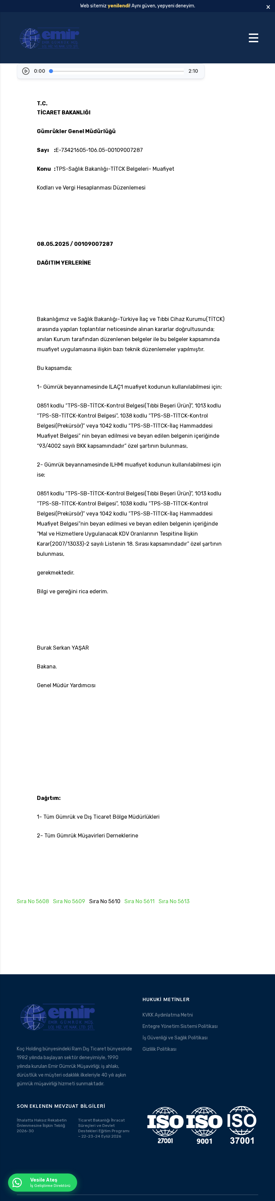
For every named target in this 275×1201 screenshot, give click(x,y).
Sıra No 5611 (139, 901)
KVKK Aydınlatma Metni (168, 1015)
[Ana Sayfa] (50, 37)
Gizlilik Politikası (159, 1049)
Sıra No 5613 (174, 901)
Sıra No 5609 (69, 901)
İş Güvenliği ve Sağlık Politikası (175, 1038)
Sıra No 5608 (33, 901)
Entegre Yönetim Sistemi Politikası (180, 1026)
